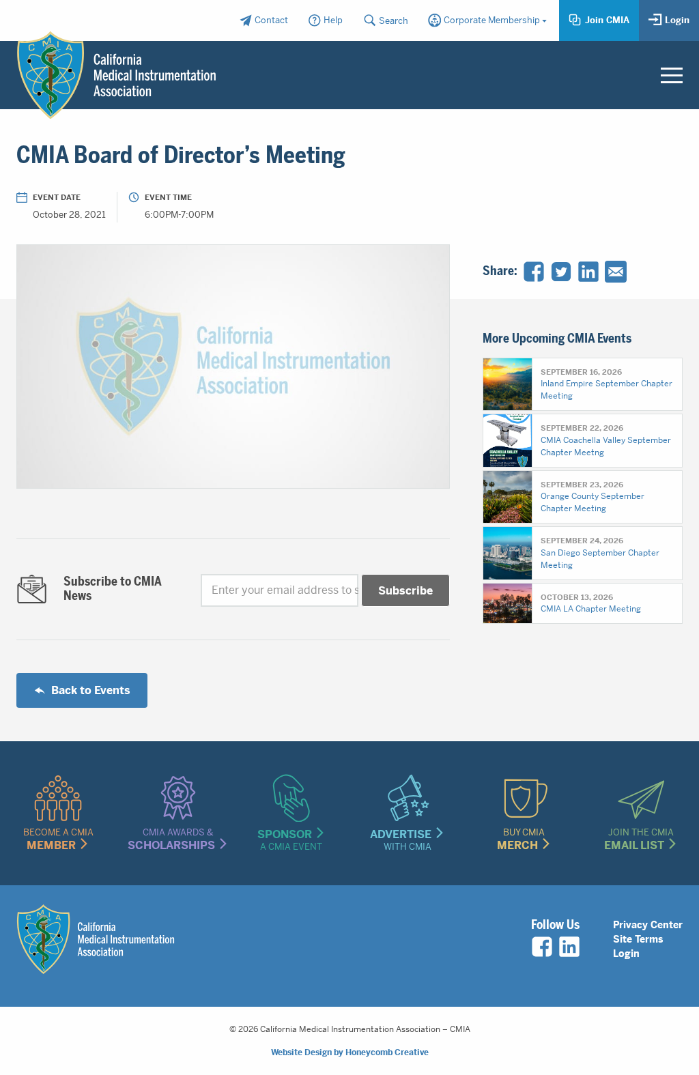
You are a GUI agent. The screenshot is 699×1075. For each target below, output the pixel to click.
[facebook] (542, 947)
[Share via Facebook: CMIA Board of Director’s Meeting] (534, 272)
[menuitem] (263, 20)
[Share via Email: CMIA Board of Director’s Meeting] (616, 272)
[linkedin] (569, 947)
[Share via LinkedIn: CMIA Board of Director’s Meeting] (588, 272)
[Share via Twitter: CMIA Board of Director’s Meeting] (561, 272)
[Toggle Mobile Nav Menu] (672, 75)
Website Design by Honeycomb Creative (350, 1052)
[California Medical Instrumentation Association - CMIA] (116, 75)
